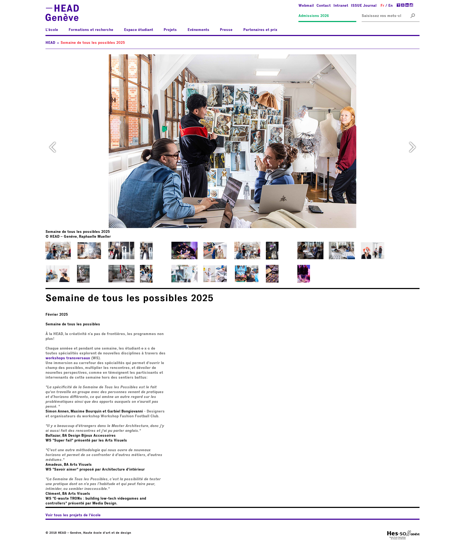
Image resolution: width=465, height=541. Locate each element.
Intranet (340, 6)
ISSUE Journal (363, 6)
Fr (382, 6)
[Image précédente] (52, 146)
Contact (323, 6)
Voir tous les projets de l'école (73, 515)
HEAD (50, 43)
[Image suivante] (413, 146)
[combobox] (381, 16)
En (390, 6)
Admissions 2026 (313, 16)
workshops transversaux (67, 358)
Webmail (306, 6)
